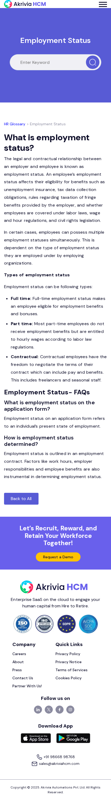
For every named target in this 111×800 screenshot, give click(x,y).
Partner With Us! (27, 686)
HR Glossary (15, 124)
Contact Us (22, 678)
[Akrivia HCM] (25, 4)
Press (17, 669)
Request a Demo (58, 557)
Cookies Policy (69, 678)
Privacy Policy (68, 653)
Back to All (21, 498)
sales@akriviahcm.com (58, 763)
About (18, 661)
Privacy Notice (69, 661)
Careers (19, 653)
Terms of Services (72, 669)
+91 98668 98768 (59, 756)
